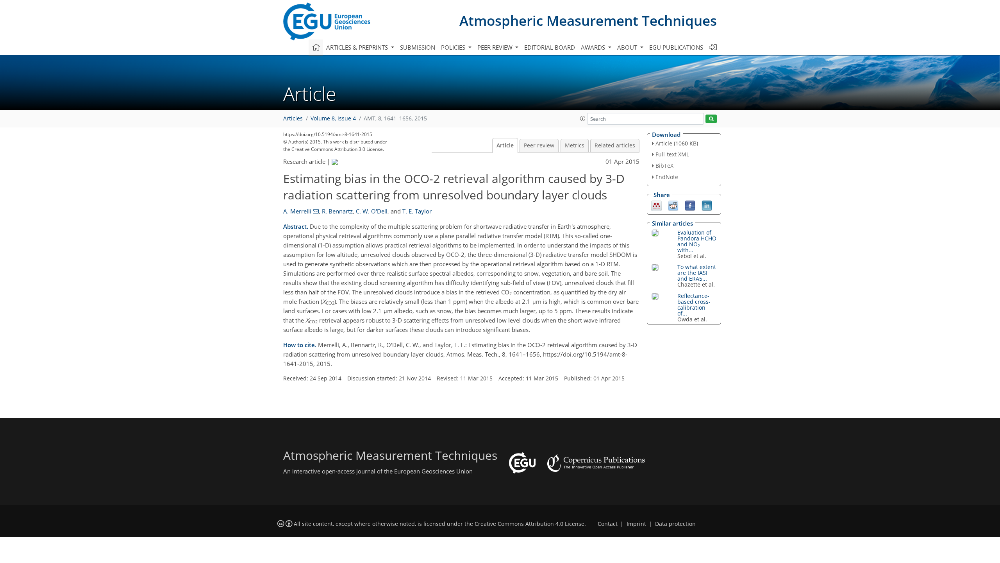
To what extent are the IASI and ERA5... (696, 272)
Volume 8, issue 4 (333, 118)
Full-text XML (672, 154)
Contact (608, 523)
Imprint (636, 523)
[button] (583, 118)
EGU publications (676, 47)
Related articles (615, 145)
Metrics (574, 145)
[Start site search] (711, 119)
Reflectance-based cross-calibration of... (694, 304)
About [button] (628, 47)
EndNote (666, 177)
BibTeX (664, 165)
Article (505, 145)
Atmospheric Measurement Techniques (588, 20)
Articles (293, 118)
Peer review (539, 145)
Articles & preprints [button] (357, 47)
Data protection (675, 523)
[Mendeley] (656, 205)
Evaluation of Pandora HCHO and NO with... (696, 241)
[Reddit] (673, 205)
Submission (417, 47)
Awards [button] (594, 47)
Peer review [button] (495, 47)
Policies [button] (454, 47)
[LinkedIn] (707, 205)
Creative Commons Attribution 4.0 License (529, 523)
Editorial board (549, 47)
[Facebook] (690, 205)
